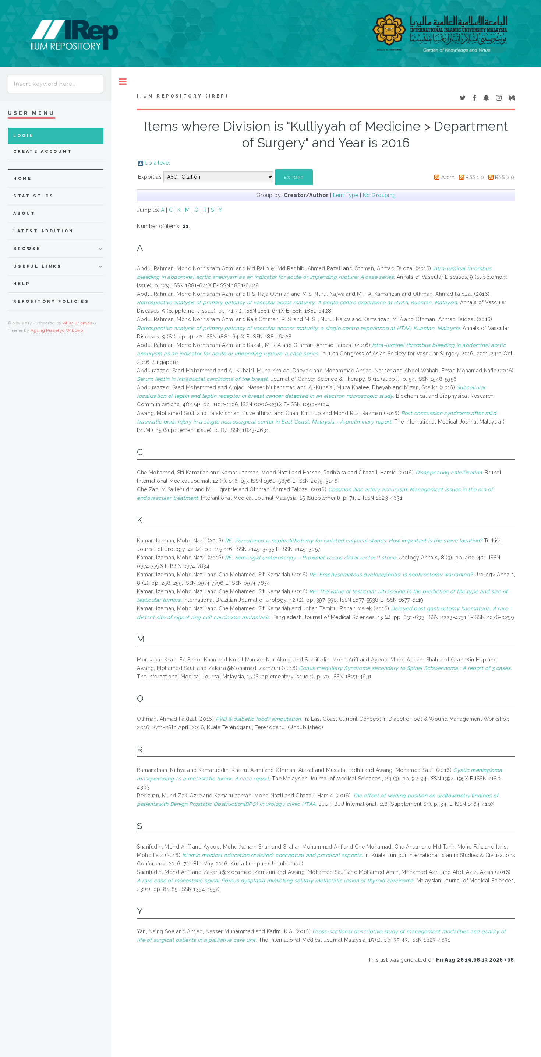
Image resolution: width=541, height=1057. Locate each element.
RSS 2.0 (504, 177)
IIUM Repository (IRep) (182, 96)
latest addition (43, 231)
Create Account (43, 151)
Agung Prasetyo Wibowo (57, 330)
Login (23, 135)
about (24, 213)
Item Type (345, 195)
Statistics (33, 196)
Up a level (157, 163)
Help (21, 283)
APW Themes (77, 323)
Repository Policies (51, 301)
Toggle (122, 81)
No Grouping (379, 195)
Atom (448, 177)
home (22, 178)
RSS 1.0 (475, 177)
